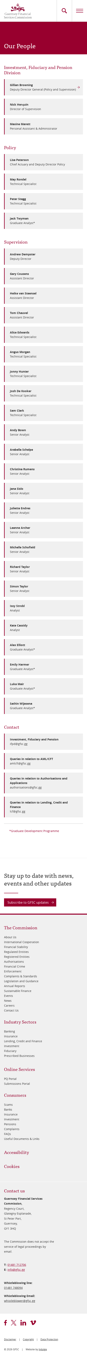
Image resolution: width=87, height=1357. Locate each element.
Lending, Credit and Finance (23, 1041)
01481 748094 (13, 1288)
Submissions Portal (17, 1084)
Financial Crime (14, 966)
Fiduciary (10, 1051)
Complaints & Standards (20, 976)
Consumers (15, 1094)
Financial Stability (16, 947)
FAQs (7, 1134)
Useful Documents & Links (21, 1139)
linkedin (23, 1322)
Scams (8, 1105)
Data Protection (49, 1339)
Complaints (11, 1129)
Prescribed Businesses (19, 1056)
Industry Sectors (20, 1021)
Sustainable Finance (17, 991)
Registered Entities (17, 957)
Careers (9, 1005)
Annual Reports (14, 986)
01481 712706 (16, 1265)
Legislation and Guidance (21, 981)
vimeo (33, 1322)
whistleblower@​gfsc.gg (19, 1301)
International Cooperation (21, 942)
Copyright (28, 1339)
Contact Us (11, 1010)
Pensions (10, 1124)
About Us (10, 937)
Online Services (19, 1069)
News (8, 1001)
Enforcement (12, 971)
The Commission (20, 927)
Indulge (43, 1349)
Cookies (11, 1166)
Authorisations (14, 961)
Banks (8, 1109)
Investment (11, 1046)
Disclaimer (10, 1339)
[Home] (18, 11)
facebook (5, 1322)
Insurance (11, 1036)
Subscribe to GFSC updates (28, 902)
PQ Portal (10, 1079)
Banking (9, 1031)
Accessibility (16, 1152)
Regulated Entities (16, 952)
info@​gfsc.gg (16, 1270)
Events (8, 996)
